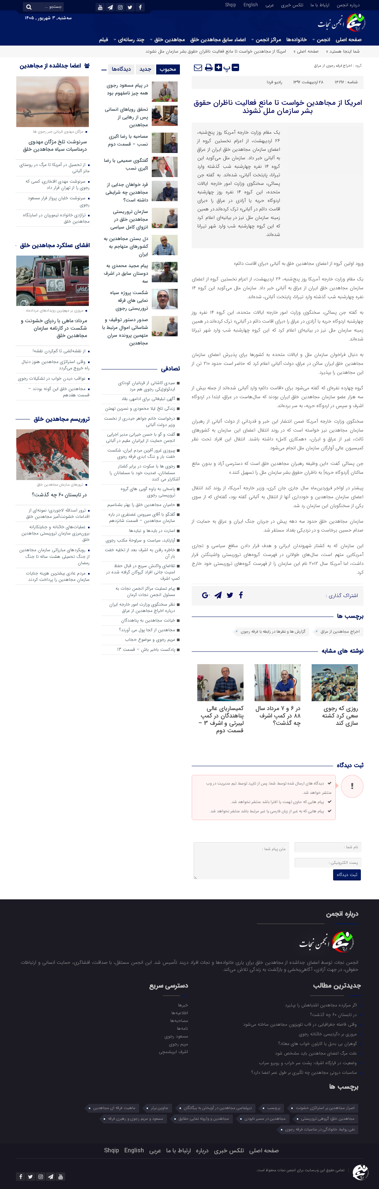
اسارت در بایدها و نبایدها (152, 530)
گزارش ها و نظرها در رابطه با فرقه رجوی (273, 632)
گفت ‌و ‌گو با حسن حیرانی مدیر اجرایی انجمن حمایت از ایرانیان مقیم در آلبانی (140, 437)
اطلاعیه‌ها (179, 1012)
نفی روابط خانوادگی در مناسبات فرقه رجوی (320, 1129)
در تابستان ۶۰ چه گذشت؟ (59, 495)
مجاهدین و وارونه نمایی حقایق (204, 1119)
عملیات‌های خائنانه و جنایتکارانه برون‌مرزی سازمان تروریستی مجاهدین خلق (55, 533)
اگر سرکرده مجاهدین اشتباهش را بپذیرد (321, 1005)
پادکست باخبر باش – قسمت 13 (146, 649)
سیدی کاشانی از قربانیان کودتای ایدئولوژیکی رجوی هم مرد (146, 386)
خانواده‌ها (296, 40)
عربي (269, 4)
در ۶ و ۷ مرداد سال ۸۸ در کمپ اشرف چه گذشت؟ (278, 716)
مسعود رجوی (176, 1036)
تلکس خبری (292, 4)
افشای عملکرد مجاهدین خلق (55, 245)
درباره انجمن (348, 4)
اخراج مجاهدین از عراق (340, 632)
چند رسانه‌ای (131, 40)
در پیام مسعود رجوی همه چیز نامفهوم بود (127, 89)
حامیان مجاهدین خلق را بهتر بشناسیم (141, 505)
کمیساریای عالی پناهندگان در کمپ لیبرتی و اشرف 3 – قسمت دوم (221, 719)
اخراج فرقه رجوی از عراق (333, 66)
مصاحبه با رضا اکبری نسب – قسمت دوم (128, 140)
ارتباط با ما (320, 4)
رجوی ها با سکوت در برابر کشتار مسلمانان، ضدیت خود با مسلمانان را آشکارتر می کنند (145, 472)
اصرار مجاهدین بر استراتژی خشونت (325, 1108)
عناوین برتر (159, 1108)
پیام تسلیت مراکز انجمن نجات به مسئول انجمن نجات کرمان (145, 591)
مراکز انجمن (268, 40)
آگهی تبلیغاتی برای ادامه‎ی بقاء (148, 399)
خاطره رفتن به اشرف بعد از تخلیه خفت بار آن (140, 553)
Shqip (230, 4)
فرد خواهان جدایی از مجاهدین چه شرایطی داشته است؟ (126, 192)
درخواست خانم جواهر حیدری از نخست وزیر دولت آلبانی (139, 421)
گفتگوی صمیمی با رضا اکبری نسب (126, 164)
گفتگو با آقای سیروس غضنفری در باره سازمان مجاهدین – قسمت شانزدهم (141, 517)
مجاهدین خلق (169, 40)
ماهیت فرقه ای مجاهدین (114, 1108)
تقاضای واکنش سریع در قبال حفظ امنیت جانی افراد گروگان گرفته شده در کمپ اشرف (143, 572)
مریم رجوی (178, 1043)
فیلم (103, 40)
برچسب (273, 1108)
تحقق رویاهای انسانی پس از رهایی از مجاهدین (126, 117)
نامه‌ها (182, 1028)
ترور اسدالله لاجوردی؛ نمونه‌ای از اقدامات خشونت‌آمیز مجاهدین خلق (58, 513)
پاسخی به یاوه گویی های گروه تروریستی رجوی (148, 492)
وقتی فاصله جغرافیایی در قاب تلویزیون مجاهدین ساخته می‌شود (300, 1024)
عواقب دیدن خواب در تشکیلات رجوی (52, 378)
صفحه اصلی (349, 40)
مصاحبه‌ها (179, 1020)
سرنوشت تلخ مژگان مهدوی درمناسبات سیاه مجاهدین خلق (55, 145)
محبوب (168, 69)
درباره (202, 1150)
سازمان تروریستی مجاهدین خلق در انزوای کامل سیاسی (129, 219)
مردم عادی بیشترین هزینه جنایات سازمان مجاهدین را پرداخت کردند (58, 576)
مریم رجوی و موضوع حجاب (150, 639)
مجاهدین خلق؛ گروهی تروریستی (328, 1119)
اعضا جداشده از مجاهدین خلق (55, 70)
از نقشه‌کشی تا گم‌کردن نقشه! (60, 351)
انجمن (323, 40)
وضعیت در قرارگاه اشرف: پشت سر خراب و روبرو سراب (308, 1062)
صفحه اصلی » (306, 51)
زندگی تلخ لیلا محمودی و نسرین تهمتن (140, 408)
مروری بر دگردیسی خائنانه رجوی (328, 1033)
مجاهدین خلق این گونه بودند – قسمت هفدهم (59, 392)
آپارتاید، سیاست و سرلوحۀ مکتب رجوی (140, 540)
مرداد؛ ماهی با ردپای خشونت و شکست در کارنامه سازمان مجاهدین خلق (54, 328)
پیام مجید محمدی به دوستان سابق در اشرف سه (126, 273)
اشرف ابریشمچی (173, 1051)
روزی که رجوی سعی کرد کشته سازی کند (340, 716)
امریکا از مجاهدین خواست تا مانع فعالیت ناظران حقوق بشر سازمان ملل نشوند (278, 107)
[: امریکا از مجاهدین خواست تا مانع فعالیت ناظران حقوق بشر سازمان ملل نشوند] (198, 67)
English (251, 4)
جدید (145, 69)
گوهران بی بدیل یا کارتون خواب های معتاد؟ (318, 1043)
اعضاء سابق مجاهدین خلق (218, 40)
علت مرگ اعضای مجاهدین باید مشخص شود (316, 1053)
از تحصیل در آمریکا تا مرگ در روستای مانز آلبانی (55, 167)
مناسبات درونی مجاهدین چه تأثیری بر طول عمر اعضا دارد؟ (304, 1072)
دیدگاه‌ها (121, 69)
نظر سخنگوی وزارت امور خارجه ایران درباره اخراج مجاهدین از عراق (142, 607)
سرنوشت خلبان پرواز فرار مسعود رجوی (59, 201)
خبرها (183, 1005)
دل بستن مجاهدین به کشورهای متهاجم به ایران (126, 246)
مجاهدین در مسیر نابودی (265, 1119)
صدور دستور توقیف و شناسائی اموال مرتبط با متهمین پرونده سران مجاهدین (125, 331)
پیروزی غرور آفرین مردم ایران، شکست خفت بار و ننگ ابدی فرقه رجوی (141, 453)
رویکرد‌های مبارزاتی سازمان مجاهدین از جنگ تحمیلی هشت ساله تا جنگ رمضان (54, 556)
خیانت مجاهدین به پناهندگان (148, 620)
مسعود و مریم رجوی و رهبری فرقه (135, 1119)
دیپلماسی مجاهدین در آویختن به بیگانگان (218, 1108)
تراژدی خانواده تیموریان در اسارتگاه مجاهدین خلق (56, 218)
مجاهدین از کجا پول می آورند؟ (147, 630)
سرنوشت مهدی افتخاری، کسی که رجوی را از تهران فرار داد (58, 184)
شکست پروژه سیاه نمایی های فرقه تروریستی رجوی (129, 300)
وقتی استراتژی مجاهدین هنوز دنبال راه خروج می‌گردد (55, 365)
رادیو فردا (274, 82)
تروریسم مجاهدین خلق (62, 419)
